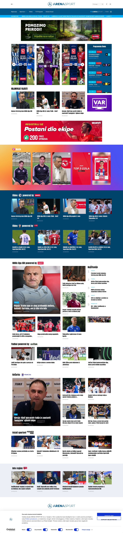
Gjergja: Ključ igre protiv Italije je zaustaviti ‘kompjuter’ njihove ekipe (65, 16)
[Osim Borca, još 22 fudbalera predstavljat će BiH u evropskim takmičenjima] (23, 324)
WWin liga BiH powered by (24, 263)
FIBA (64, 107)
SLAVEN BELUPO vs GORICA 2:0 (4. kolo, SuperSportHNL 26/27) (99, 248)
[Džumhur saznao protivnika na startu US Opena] (23, 442)
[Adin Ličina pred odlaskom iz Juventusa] (74, 353)
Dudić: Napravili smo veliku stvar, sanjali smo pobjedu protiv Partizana (48, 488)
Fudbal (15, 243)
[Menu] (111, 12)
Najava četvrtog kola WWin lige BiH (21, 111)
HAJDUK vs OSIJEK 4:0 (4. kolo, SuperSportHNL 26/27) (21, 248)
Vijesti (14, 107)
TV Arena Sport (18, 311)
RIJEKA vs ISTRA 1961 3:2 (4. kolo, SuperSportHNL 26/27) (47, 248)
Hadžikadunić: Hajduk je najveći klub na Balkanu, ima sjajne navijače (22, 488)
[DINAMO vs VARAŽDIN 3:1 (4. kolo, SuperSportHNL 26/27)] (74, 237)
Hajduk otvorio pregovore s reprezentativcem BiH (96, 488)
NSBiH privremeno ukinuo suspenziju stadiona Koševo (98, 291)
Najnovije (14, 11)
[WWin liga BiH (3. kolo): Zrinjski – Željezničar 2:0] (100, 206)
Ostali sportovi (19, 432)
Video (31, 11)
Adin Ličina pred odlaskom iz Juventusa (71, 364)
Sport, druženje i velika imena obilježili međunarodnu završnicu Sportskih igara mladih (99, 453)
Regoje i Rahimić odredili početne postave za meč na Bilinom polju (72, 311)
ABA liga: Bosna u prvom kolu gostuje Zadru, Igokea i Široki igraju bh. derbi (98, 422)
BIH (12, 4)
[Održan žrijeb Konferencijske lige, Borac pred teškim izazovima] (100, 353)
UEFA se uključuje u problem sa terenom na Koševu (99, 299)
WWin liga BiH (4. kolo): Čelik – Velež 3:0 (22, 16)
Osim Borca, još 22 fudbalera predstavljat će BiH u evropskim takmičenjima (22, 335)
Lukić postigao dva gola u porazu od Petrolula (22, 364)
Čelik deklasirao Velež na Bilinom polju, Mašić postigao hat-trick (73, 284)
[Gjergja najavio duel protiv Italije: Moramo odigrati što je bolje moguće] (74, 411)
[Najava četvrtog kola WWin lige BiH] (22, 100)
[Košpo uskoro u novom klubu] (48, 353)
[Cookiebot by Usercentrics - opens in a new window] (11, 529)
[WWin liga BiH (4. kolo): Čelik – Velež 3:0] (48, 100)
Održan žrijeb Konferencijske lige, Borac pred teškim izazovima (100, 282)
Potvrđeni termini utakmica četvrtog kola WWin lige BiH (98, 274)
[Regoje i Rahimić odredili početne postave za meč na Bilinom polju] (74, 299)
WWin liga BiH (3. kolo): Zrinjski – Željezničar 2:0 (98, 217)
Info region (17, 468)
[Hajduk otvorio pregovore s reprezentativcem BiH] (100, 477)
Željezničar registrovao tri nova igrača (72, 335)
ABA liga (91, 417)
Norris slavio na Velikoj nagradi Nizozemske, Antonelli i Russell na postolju (73, 453)
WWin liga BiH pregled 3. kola (71, 216)
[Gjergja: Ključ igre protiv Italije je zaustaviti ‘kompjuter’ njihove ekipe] (73, 100)
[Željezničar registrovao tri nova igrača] (74, 324)
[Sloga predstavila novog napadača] (48, 324)
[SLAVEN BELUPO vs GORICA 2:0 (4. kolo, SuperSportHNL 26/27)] (99, 237)
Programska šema (99, 46)
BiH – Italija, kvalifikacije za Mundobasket (98, 307)
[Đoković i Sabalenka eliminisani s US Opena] (48, 442)
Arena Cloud (49, 11)
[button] (13, 64)
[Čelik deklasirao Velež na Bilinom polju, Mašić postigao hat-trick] (74, 273)
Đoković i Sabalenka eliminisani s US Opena (48, 452)
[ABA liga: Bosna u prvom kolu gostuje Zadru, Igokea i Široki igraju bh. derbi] (99, 411)
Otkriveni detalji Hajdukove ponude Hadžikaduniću (73, 488)
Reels (18, 149)
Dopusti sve (109, 515)
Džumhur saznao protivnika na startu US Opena (22, 452)
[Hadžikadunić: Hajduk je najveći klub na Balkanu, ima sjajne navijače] (23, 477)
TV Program (39, 11)
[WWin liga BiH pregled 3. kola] (74, 206)
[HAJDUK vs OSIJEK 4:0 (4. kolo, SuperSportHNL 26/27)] (23, 237)
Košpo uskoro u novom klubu (46, 363)
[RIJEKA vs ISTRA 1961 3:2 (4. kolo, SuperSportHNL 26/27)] (49, 237)
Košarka (16, 374)
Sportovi (22, 11)
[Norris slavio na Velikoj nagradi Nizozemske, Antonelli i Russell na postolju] (74, 442)
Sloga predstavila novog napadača (47, 334)
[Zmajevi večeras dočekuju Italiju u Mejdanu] (99, 385)
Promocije (94, 303)
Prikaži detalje (86, 529)
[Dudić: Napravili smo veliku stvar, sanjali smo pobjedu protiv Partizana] (48, 477)
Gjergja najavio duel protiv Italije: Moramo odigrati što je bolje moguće (73, 422)
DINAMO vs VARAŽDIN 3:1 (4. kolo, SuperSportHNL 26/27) (72, 248)
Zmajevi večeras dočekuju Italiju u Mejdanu (97, 396)
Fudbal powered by (20, 344)
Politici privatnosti (31, 519)
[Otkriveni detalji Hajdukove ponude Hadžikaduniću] (74, 477)
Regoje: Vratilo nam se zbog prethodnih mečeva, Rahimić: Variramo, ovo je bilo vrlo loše (34, 307)
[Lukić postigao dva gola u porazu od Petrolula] (23, 353)
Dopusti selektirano (109, 519)
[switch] (45, 529)
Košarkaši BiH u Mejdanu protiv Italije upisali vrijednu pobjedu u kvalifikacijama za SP (73, 396)
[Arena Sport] (61, 4)
